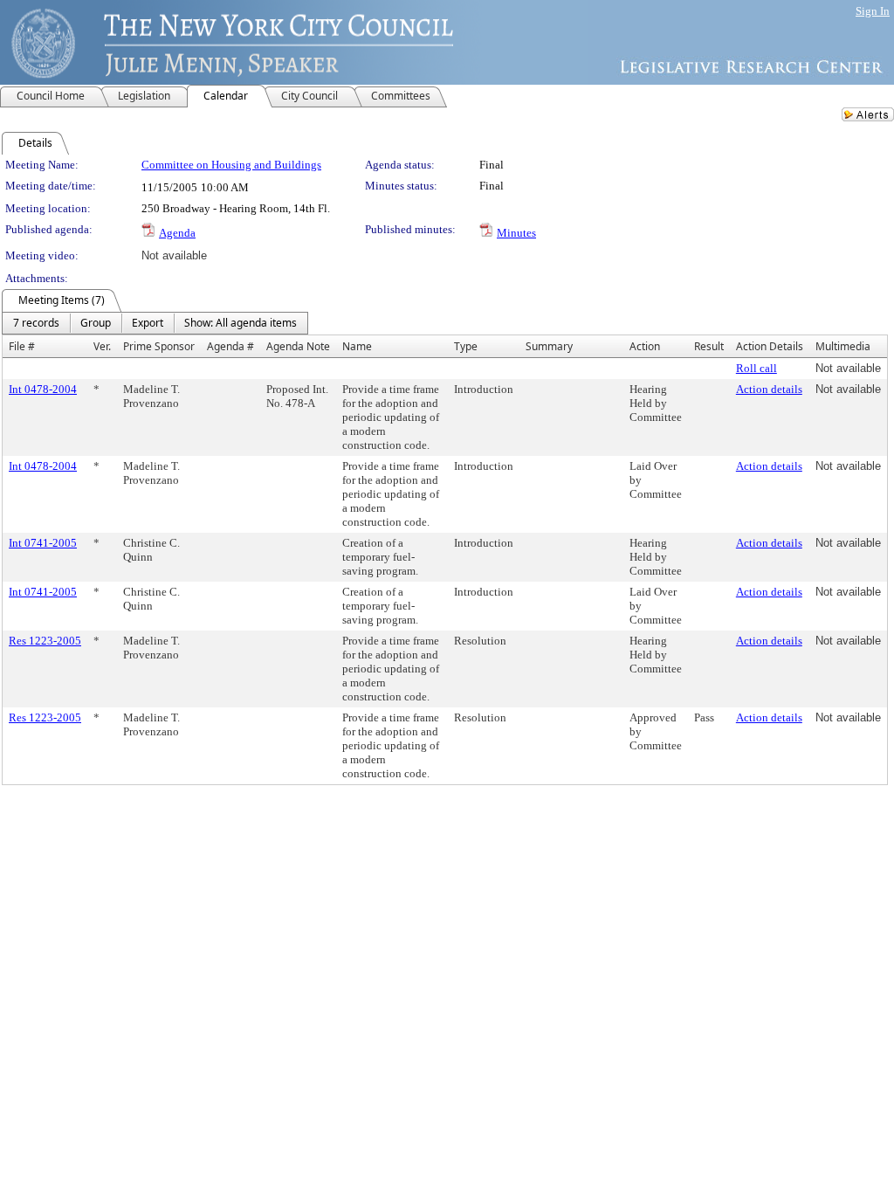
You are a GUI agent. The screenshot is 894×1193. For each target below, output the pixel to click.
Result (709, 346)
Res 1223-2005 (45, 640)
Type (466, 346)
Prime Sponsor (159, 346)
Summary (549, 346)
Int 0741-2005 (43, 542)
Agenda (177, 232)
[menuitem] (36, 323)
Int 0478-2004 (43, 389)
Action (644, 346)
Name (357, 346)
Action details (769, 389)
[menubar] (155, 323)
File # (22, 346)
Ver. (102, 346)
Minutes (516, 232)
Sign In (873, 10)
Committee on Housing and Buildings (231, 164)
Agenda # (230, 346)
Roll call (756, 368)
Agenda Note (298, 346)
